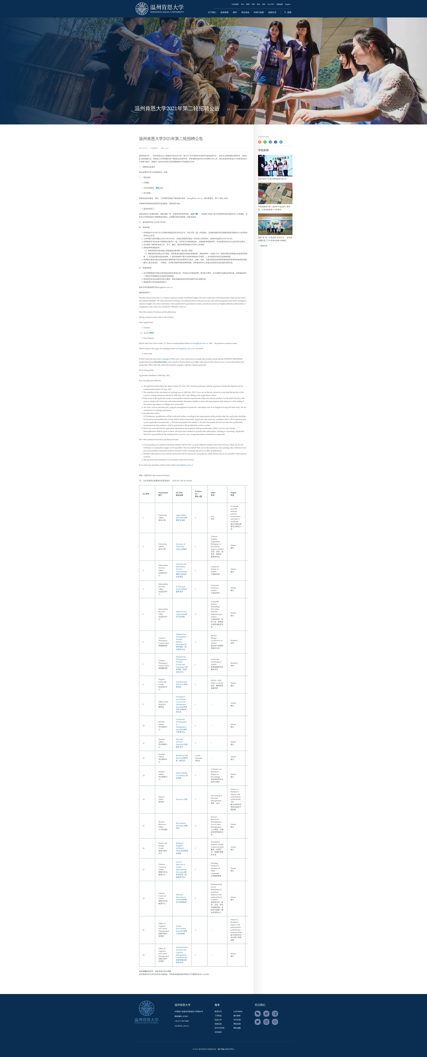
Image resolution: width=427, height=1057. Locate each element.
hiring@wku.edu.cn (200, 343)
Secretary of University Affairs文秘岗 (181, 546)
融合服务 (237, 1016)
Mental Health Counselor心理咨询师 (182, 775)
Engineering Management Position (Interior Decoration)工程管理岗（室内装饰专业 (181, 641)
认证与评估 (238, 1012)
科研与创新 (259, 12)
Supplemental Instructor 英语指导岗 (182, 684)
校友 (258, 4)
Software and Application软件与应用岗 (181, 614)
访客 (253, 4)
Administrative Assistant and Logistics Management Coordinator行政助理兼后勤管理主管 (182, 955)
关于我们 (212, 12)
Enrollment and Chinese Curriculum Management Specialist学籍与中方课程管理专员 (181, 704)
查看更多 (264, 246)
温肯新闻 (225, 12)
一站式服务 (235, 4)
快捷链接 (280, 4)
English (287, 4)
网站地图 (237, 1028)
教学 (235, 12)
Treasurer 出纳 (181, 799)
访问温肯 (218, 1032)
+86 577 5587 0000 (182, 1021)
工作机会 (218, 1016)
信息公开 (218, 1020)
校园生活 (272, 12)
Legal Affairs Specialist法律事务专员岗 (181, 517)
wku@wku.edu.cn (182, 1026)
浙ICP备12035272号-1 (226, 1049)
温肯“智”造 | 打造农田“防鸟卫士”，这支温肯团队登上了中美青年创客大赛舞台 (275, 239)
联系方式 (218, 1012)
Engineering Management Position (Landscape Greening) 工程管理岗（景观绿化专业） (182, 664)
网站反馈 (237, 1024)
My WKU (271, 4)
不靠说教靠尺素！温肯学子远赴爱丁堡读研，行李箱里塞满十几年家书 (274, 208)
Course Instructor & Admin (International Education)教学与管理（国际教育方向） (181, 869)
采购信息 (218, 1024)
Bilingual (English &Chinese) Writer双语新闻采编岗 (182, 848)
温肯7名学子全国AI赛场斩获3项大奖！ (273, 179)
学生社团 (237, 1020)
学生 (242, 4)
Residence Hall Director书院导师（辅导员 (182, 758)
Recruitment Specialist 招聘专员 (181, 825)
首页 (229, 110)
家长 (263, 4)
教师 (247, 4)
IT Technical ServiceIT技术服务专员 (181, 589)
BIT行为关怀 (220, 1028)
